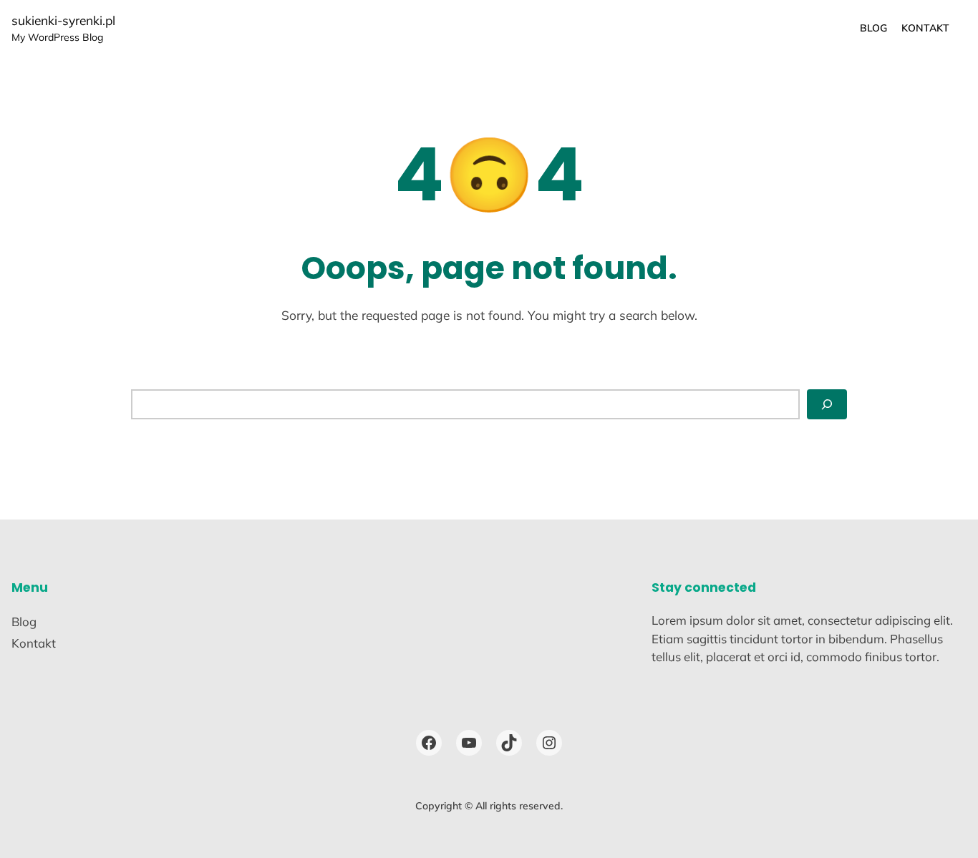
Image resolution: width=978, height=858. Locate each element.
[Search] (827, 404)
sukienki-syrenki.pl (63, 20)
